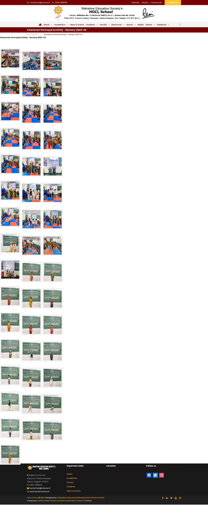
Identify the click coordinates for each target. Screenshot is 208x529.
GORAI (79, 500)
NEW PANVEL (51, 500)
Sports (129, 24)
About (47, 24)
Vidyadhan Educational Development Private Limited (80, 497)
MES (42, 497)
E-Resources (156, 2)
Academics (59, 24)
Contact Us (172, 2)
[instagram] (180, 498)
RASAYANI (70, 500)
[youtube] (176, 498)
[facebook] (162, 498)
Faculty (103, 24)
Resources (116, 24)
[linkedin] (167, 498)
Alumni (149, 24)
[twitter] (171, 498)
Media (141, 24)
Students (90, 24)
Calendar (135, 2)
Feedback (161, 24)
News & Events (77, 24)
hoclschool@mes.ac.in (40, 2)
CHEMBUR (87, 500)
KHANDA (61, 500)
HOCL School (32, 497)
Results (145, 2)
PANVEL (41, 500)
